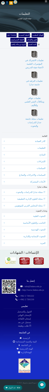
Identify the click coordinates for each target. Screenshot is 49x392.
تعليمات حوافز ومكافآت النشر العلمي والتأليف (34, 101)
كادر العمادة (40, 141)
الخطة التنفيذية (24, 35)
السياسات (41, 168)
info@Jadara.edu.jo (33, 286)
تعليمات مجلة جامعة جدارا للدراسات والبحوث (34, 122)
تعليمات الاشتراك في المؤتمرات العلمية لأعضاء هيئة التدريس (34, 64)
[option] (10, 260)
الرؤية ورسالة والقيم (18, 44)
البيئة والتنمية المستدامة (26, 341)
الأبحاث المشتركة (37, 182)
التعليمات (41, 148)
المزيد (42, 243)
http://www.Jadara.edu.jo (33, 290)
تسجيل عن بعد (24, 322)
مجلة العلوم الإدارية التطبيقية (30, 199)
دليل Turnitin (11, 35)
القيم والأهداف (32, 40)
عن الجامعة (26, 345)
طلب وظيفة (23, 326)
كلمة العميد (32, 44)
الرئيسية (26, 338)
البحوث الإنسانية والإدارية (34, 236)
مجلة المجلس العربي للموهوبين (29, 205)
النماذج (42, 155)
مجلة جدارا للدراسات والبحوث (29, 192)
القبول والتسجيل (24, 311)
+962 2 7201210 (27, 299)
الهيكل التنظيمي (37, 35)
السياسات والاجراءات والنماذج (32, 175)
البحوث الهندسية (38, 229)
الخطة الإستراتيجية (17, 40)
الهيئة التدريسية (26, 349)
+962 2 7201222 (27, 296)
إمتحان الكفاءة (24, 319)
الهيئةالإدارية (26, 352)
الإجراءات (41, 161)
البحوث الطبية (39, 216)
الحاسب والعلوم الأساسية (34, 223)
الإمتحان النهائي (24, 315)
